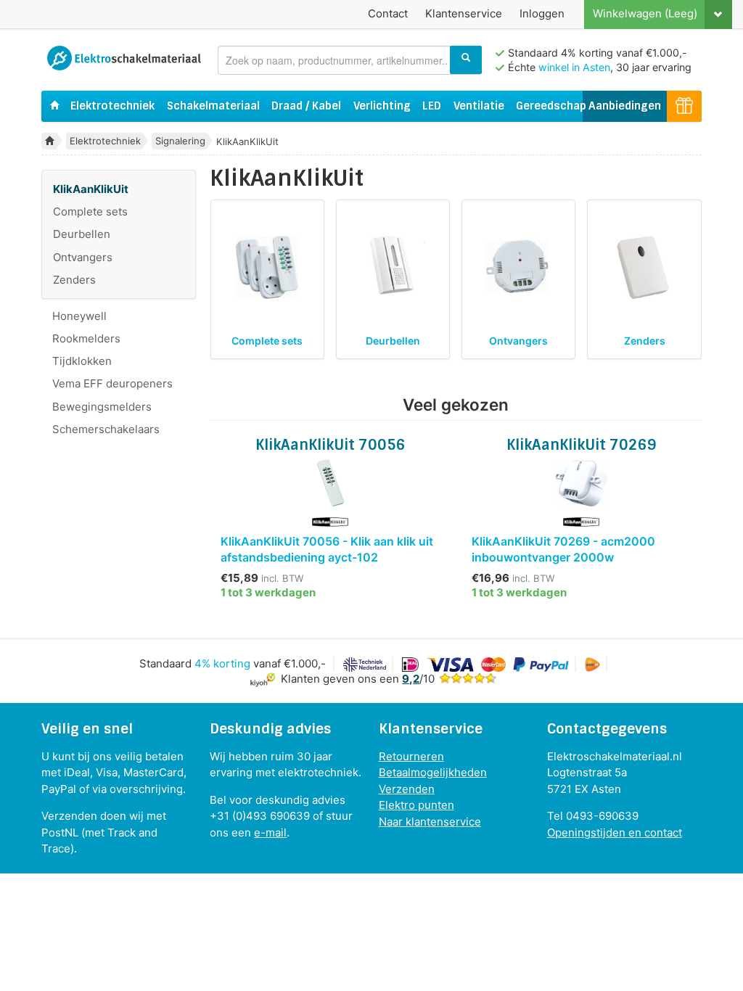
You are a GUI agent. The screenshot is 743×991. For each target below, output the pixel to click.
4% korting (222, 663)
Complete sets (90, 211)
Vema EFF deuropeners (112, 383)
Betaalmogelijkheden (433, 772)
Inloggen (542, 13)
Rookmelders (86, 338)
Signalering (180, 141)
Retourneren (411, 756)
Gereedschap (551, 106)
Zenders (74, 280)
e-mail (270, 832)
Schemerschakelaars (106, 429)
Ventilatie (478, 106)
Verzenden (407, 789)
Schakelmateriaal (213, 106)
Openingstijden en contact (614, 832)
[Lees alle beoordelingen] (468, 679)
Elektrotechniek (112, 106)
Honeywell (79, 316)
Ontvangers (82, 257)
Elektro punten (416, 805)
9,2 (410, 679)
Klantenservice (463, 13)
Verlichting (382, 106)
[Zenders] (644, 267)
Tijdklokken (82, 361)
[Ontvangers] (519, 267)
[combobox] (350, 60)
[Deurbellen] (392, 267)
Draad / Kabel (306, 106)
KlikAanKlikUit (90, 189)
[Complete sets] (267, 267)
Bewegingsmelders (102, 407)
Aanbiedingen (624, 106)
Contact (388, 13)
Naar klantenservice (430, 821)
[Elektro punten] (684, 106)
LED (431, 106)
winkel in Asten (574, 67)
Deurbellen (81, 234)
